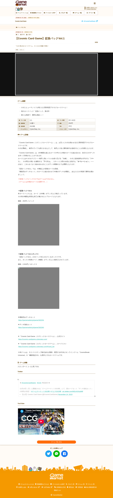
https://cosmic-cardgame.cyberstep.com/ (32, 339)
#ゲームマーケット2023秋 (40, 391)
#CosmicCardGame (29, 383)
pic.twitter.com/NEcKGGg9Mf (72, 391)
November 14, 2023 (65, 394)
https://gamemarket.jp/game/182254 (31, 320)
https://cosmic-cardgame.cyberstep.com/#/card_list (36, 346)
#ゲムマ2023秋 (55, 391)
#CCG (39, 383)
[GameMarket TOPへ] (56, 476)
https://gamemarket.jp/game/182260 (31, 327)
